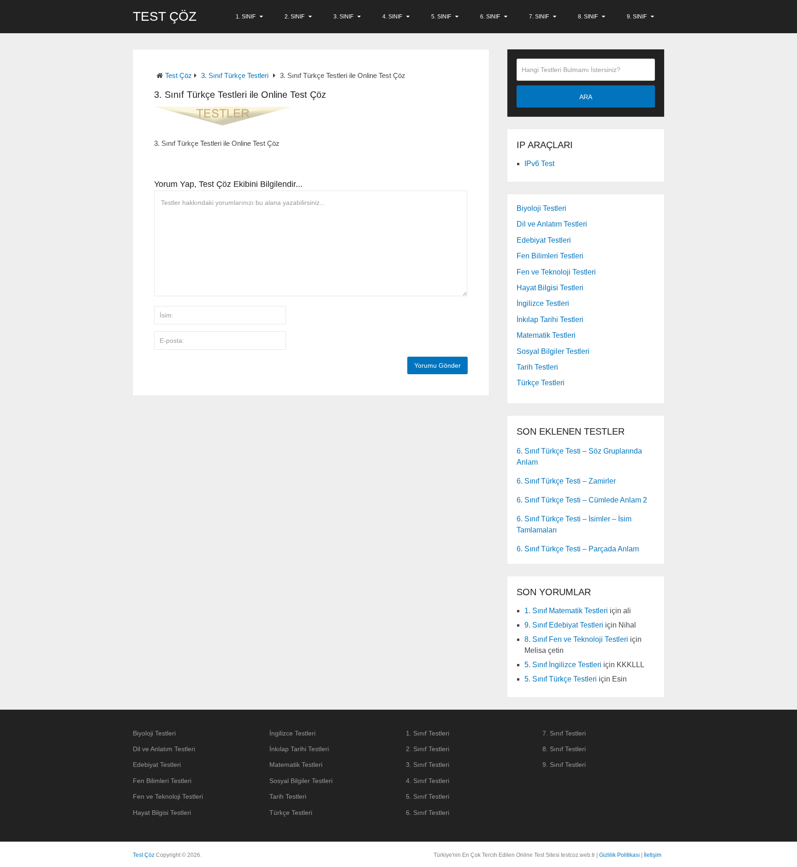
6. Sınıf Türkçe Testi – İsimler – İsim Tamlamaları (574, 524)
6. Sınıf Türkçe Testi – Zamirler (566, 481)
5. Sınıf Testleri (427, 796)
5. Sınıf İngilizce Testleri (562, 665)
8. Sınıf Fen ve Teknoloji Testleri (576, 639)
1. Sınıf (246, 16)
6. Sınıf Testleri (427, 812)
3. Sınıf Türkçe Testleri (234, 75)
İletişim (652, 855)
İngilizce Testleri (543, 303)
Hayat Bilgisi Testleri (550, 288)
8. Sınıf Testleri (564, 749)
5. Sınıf (441, 16)
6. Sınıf (490, 16)
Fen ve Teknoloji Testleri (556, 272)
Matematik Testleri (546, 335)
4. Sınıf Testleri (427, 780)
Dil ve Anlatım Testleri (552, 224)
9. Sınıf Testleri (564, 764)
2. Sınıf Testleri (427, 749)
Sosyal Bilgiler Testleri (553, 351)
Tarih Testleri (537, 367)
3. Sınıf (343, 16)
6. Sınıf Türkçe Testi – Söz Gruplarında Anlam (579, 456)
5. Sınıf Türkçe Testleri (560, 679)
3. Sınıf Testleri (427, 764)
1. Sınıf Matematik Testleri (566, 611)
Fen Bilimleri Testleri (550, 256)
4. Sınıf (392, 16)
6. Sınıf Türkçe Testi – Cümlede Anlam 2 (582, 500)
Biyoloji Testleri (541, 208)
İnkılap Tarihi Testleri (550, 319)
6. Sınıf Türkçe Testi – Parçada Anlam (578, 549)
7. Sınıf (539, 16)
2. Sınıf (294, 16)
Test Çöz (164, 16)
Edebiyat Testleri (544, 240)
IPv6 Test (539, 163)
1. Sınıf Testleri (427, 733)
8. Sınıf (588, 16)
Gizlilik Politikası (619, 855)
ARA (585, 97)
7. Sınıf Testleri (564, 733)
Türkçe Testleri (541, 383)
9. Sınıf (637, 16)
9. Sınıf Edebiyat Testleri (563, 625)
